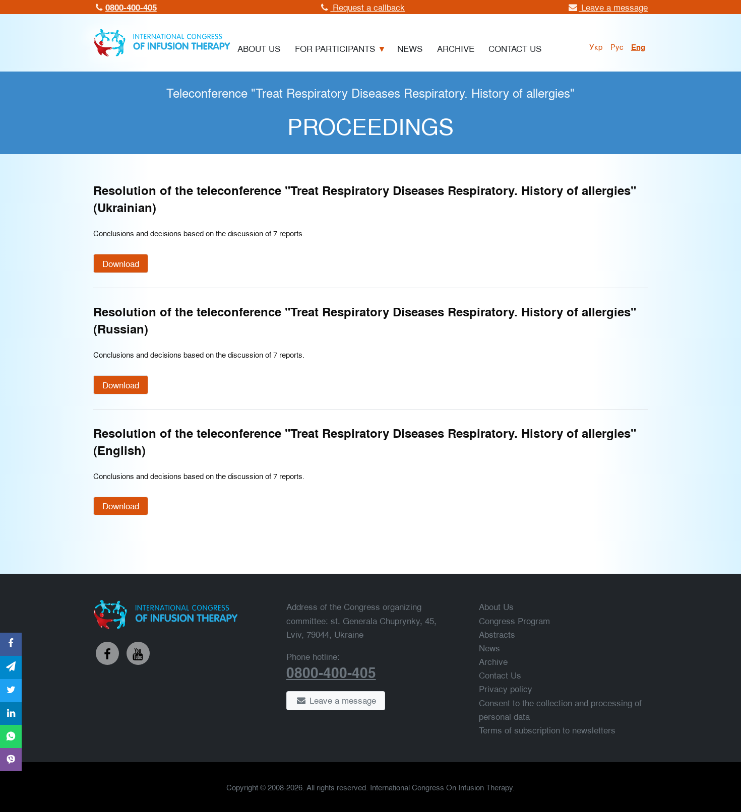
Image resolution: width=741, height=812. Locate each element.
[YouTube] (138, 653)
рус (617, 46)
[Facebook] (107, 653)
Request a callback (367, 7)
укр (596, 46)
